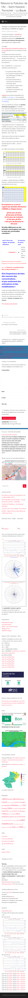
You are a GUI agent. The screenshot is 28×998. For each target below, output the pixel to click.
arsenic (10, 799)
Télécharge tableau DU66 (9, 884)
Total (14, 827)
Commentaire (6, 370)
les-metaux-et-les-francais (10, 303)
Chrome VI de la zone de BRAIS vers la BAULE (14, 508)
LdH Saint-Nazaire (6, 624)
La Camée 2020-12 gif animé (18, 651)
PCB (11, 814)
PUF (4, 820)
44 (13, 896)
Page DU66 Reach (6, 882)
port (2, 820)
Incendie (20, 808)
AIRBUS (5, 799)
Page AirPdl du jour (7, 911)
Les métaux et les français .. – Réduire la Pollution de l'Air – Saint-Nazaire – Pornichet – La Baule (13, 350)
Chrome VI (20, 805)
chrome (14, 805)
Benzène (17, 799)
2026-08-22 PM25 (6, 663)
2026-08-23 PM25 (6, 661)
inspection (5, 811)
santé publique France (17, 824)
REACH (14, 820)
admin (16, 31)
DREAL (10, 808)
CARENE (12, 802)
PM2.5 (18, 814)
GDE (14, 808)
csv (3, 539)
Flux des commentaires (8, 841)
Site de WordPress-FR (7, 843)
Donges (4, 808)
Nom (3, 391)
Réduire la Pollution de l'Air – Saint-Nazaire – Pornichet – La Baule (14, 7)
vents (17, 827)
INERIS (24, 808)
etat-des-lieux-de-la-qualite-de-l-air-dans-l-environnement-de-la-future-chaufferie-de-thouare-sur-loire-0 (13, 703)
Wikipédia (4, 95)
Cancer (4, 802)
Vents (18, 973)
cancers (9, 802)
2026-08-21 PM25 (6, 665)
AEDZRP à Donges (6, 630)
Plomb (14, 814)
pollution (5, 817)
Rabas (6, 820)
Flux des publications (7, 838)
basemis (6, 317)
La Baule (11, 811)
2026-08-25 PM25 (6, 657)
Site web (4, 404)
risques (18, 820)
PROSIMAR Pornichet (7, 622)
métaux (5, 814)
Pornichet (22, 817)
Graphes (10, 973)
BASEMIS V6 (18, 34)
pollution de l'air (14, 817)
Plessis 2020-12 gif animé (8, 653)
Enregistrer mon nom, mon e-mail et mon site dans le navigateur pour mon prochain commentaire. (13, 412)
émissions (10, 317)
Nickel (9, 814)
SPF (23, 824)
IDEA (16, 808)
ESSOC (10, 892)
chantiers (16, 802)
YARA (20, 827)
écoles (25, 827)
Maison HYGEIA (6, 852)
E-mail (4, 397)
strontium (4, 827)
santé (11, 824)
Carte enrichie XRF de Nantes (9, 434)
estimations (16, 317)
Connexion (4, 836)
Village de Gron (6, 628)
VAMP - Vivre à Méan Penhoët (10, 626)
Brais (22, 799)
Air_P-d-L (6, 315)
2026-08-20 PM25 (6, 667)
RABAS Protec (10, 820)
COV (24, 805)
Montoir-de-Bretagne (19, 811)
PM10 (12, 657)
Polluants (22, 317)
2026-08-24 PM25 (6, 659)
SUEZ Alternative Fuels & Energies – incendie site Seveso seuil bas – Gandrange (13, 760)
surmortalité (8, 827)
